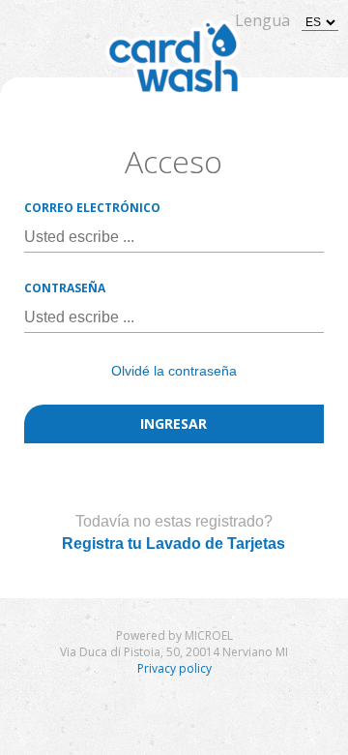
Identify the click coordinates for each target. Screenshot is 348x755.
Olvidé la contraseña (174, 370)
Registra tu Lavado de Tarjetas (173, 543)
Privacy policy (174, 668)
